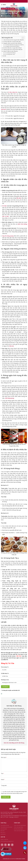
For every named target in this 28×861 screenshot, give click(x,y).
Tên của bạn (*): (5, 667)
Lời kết (4, 56)
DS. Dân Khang (6, 16)
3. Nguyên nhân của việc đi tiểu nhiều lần (12, 43)
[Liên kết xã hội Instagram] (5, 844)
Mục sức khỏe (11, 8)
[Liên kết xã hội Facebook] (2, 844)
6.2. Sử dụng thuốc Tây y (10, 54)
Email (3, 779)
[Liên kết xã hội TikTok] (12, 844)
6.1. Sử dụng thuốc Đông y (10, 52)
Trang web (4, 785)
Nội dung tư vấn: (5, 679)
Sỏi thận (4, 206)
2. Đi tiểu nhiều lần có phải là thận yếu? (12, 41)
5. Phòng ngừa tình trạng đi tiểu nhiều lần (12, 49)
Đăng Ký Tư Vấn (7, 663)
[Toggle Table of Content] (22, 38)
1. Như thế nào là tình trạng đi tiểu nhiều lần (13, 40)
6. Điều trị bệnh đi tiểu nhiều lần (10, 51)
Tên (2, 773)
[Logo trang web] (14, 4)
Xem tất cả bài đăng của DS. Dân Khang (14, 743)
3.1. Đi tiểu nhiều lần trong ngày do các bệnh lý (14, 44)
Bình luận (4, 757)
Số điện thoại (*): (5, 673)
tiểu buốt (3, 109)
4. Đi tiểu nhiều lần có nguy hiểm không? (12, 48)
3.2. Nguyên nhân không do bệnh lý (12, 46)
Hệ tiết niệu (4, 8)
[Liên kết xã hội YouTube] (8, 844)
